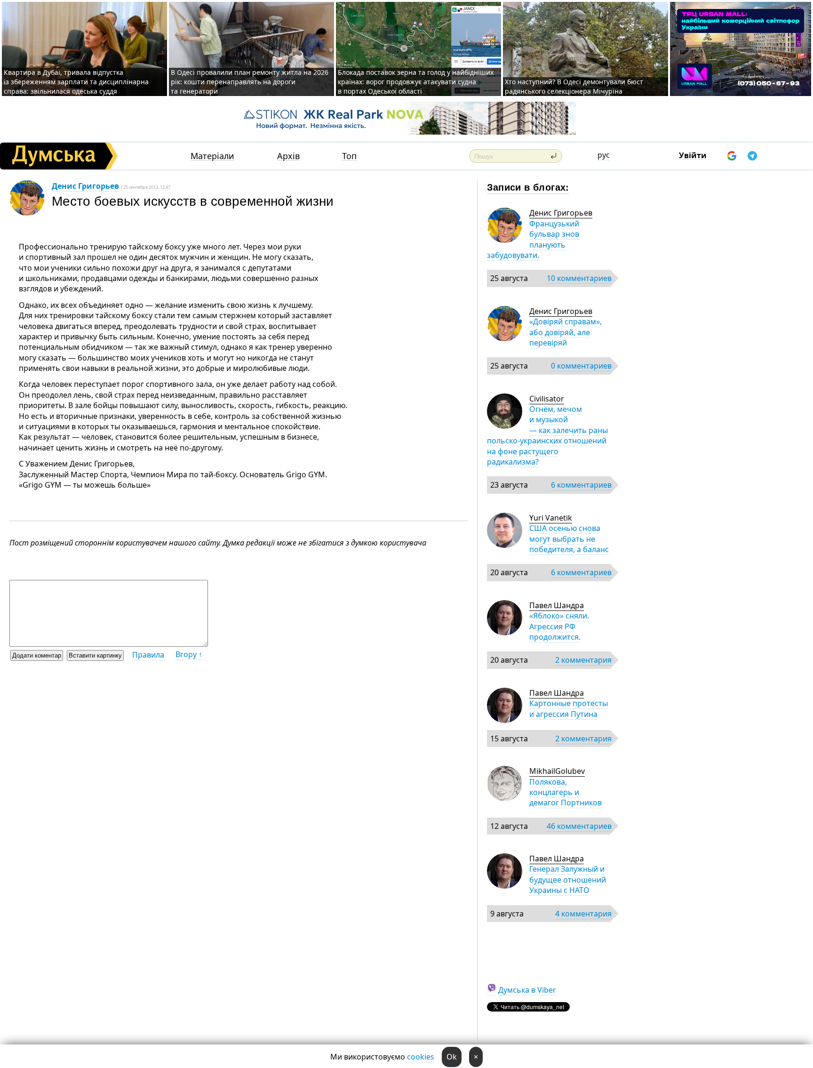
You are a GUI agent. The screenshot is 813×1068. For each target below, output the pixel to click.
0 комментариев (581, 366)
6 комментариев (581, 485)
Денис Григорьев (85, 186)
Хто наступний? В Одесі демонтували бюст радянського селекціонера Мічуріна (574, 86)
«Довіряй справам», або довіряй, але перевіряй (565, 332)
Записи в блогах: (528, 186)
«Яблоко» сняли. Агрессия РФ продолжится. (559, 626)
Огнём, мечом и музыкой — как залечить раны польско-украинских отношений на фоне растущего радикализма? (547, 435)
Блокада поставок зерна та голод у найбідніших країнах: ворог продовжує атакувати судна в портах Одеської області (416, 82)
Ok (451, 1057)
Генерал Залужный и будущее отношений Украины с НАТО (567, 879)
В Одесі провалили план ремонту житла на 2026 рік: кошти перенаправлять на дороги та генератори (249, 82)
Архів (288, 156)
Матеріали (212, 156)
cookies (420, 1057)
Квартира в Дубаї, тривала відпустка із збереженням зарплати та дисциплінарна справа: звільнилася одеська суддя (76, 82)
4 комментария (583, 913)
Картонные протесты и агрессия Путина (568, 708)
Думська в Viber (527, 990)
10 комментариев (579, 278)
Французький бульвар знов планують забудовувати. (533, 239)
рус (604, 155)
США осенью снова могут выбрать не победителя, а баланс (569, 538)
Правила (148, 655)
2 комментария (583, 660)
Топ (349, 156)
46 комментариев (579, 826)
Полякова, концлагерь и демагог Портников (565, 792)
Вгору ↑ (188, 654)
